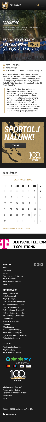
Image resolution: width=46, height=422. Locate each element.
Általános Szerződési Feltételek (15, 393)
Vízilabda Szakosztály (11, 338)
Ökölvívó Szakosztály (11, 321)
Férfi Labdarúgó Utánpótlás (14, 313)
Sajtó (5, 398)
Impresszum (7, 396)
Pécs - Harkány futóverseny (13, 276)
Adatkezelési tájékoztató (12, 387)
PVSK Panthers (9, 350)
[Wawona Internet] (23, 414)
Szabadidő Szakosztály (12, 330)
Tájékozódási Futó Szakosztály (15, 335)
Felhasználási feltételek (12, 390)
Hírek (5, 268)
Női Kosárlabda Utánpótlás (13, 304)
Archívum (6, 284)
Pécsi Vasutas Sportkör (12, 347)
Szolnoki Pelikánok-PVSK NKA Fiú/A (14, 29)
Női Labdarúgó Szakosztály (13, 316)
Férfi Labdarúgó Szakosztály (14, 310)
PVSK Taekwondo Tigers (12, 333)
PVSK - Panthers (9, 279)
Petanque (6, 324)
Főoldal (5, 27)
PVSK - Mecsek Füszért (12, 282)
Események (7, 270)
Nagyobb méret (9, 228)
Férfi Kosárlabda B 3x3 (12, 307)
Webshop (6, 273)
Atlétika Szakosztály (11, 293)
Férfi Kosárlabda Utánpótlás (18, 27)
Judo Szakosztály (10, 296)
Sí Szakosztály (8, 327)
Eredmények (34, 27)
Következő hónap (23, 228)
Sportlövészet (8, 319)
